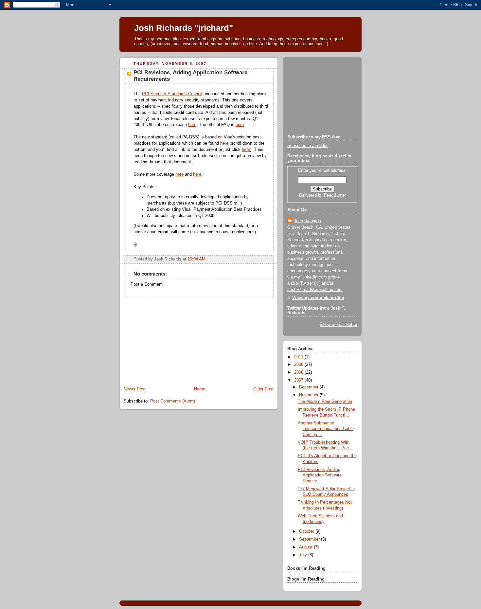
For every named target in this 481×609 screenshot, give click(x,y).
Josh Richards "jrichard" (183, 28)
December (309, 387)
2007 (299, 380)
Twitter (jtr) (310, 283)
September (310, 539)
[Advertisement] (168, 339)
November (309, 395)
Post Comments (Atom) (172, 401)
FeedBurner (335, 195)
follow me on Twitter (338, 324)
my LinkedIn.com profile (317, 277)
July (303, 555)
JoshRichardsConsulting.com (315, 289)
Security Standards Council (172, 94)
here (192, 124)
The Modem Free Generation (325, 401)
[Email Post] (268, 259)
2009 (299, 364)
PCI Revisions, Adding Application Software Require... (320, 475)
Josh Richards (307, 221)
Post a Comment (147, 284)
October (307, 531)
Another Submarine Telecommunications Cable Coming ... (326, 429)
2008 (299, 372)
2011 (299, 357)
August (306, 547)
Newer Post (135, 389)
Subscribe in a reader (307, 145)
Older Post (263, 389)
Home (199, 389)
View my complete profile (318, 298)
